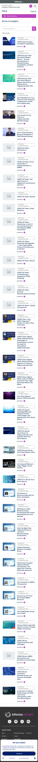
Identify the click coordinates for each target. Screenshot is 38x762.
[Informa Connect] (16, 721)
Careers (16, 736)
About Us (4, 736)
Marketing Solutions (19, 733)
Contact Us (29, 733)
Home (3, 733)
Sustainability (17, 739)
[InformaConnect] (9, 721)
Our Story (4, 739)
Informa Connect (7, 5)
